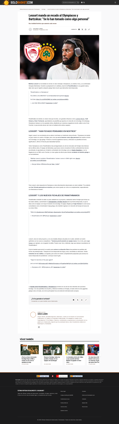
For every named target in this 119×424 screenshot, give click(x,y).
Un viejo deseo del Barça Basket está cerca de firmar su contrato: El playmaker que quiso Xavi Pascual (97, 359)
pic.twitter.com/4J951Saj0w (38, 160)
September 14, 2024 (59, 267)
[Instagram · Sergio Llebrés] (39, 327)
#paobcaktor (57, 212)
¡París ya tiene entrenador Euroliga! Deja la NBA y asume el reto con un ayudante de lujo (29, 359)
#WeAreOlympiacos (54, 263)
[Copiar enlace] (89, 29)
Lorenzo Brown (80, 119)
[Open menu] (115, 2)
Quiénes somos (64, 410)
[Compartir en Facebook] (79, 29)
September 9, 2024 (51, 103)
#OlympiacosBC (43, 263)
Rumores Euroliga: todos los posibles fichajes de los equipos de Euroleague (52, 358)
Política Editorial (64, 402)
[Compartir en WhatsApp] (85, 29)
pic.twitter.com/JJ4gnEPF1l (82, 212)
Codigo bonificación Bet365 (67, 395)
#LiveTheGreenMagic (67, 212)
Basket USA (84, 402)
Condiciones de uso (65, 399)
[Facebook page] (82, 2)
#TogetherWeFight (65, 263)
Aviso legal (63, 391)
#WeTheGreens (48, 212)
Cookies (84, 391)
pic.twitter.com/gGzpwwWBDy (59, 99)
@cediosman (40, 212)
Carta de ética (64, 406)
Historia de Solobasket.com (88, 395)
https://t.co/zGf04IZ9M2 (43, 99)
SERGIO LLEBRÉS (39, 28)
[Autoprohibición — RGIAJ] (52, 376)
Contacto (84, 399)
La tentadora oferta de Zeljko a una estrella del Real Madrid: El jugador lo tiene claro (74, 359)
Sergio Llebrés (43, 314)
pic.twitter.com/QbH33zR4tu (79, 263)
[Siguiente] (99, 355)
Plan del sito (85, 406)
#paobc (66, 95)
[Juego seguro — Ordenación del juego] (42, 376)
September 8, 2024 (55, 215)
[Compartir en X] (82, 29)
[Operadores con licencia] (76, 376)
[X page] (84, 2)
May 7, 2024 (55, 164)
